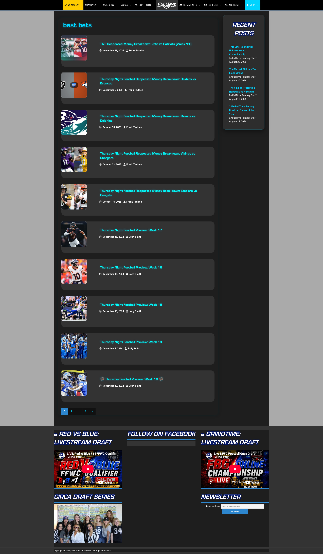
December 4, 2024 (112, 348)
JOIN (252, 5)
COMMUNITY (190, 5)
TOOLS (124, 5)
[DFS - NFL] (75, 234)
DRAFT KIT (108, 5)
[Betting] (75, 48)
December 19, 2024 (113, 274)
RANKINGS (90, 5)
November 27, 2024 (113, 385)
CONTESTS (145, 5)
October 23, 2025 (111, 164)
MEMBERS (73, 5)
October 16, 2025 (111, 201)
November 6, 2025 (112, 90)
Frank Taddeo (137, 50)
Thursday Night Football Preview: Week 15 (131, 304)
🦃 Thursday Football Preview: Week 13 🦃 (131, 379)
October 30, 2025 (111, 127)
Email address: (213, 506)
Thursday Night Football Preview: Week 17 (131, 230)
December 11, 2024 (113, 311)
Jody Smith (135, 236)
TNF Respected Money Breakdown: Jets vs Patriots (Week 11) (145, 44)
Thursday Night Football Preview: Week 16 (131, 267)
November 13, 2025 (113, 50)
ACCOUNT (234, 5)
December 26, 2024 (113, 236)
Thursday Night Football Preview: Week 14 (131, 342)
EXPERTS (213, 5)
